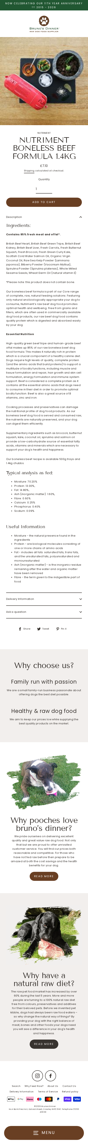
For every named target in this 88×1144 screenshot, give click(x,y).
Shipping (29, 170)
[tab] (44, 527)
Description (14, 217)
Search (16, 1086)
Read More (44, 1044)
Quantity (44, 179)
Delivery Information (20, 599)
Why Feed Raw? (34, 1086)
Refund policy (70, 1091)
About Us (52, 1086)
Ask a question (16, 612)
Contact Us (69, 1086)
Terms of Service (48, 1091)
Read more (44, 876)
